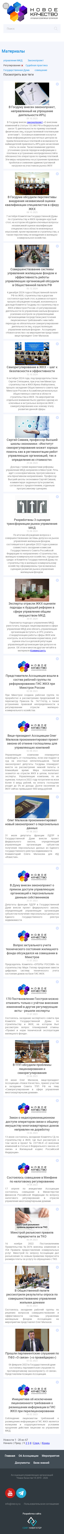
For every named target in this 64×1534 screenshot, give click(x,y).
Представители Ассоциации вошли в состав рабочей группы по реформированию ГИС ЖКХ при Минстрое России (32, 682)
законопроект (35, 122)
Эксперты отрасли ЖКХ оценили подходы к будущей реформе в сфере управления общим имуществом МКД (32, 609)
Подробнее (57, 84)
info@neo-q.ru (12, 1503)
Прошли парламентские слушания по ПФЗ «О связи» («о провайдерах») (32, 1355)
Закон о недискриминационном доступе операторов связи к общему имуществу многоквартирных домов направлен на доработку (32, 1123)
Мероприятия (50, 1456)
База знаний (41, 1463)
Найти (55, 28)
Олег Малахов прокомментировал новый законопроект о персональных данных (32, 824)
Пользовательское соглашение (41, 1503)
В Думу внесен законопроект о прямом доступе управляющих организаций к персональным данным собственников (32, 891)
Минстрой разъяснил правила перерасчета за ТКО (32, 1234)
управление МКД (13, 60)
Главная (10, 1456)
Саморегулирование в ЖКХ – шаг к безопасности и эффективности (32, 369)
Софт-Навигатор (32, 1523)
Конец (46, 1443)
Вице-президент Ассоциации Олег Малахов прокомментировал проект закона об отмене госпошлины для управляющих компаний (32, 741)
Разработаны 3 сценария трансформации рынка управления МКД (32, 524)
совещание (41, 70)
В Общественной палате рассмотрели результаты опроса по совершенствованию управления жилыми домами (32, 1296)
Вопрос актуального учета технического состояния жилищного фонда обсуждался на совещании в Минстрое (32, 951)
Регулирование (11, 65)
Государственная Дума (16, 70)
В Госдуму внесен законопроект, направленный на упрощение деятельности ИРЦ (32, 111)
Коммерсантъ (38, 650)
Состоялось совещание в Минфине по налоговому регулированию (32, 1179)
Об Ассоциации (28, 1456)
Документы (22, 1463)
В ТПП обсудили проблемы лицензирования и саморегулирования (32, 1069)
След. (36, 1443)
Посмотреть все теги (18, 74)
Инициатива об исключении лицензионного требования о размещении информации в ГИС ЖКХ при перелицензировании (32, 1405)
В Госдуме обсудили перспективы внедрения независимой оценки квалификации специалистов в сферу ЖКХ (32, 203)
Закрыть (22, 65)
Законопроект (36, 60)
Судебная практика (37, 65)
